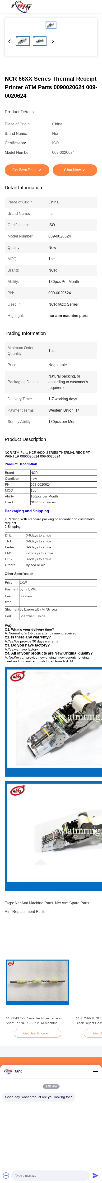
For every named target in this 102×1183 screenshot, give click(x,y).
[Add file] (6, 1175)
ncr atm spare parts (72, 903)
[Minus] (95, 1071)
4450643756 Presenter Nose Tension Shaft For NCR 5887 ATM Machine (34, 1020)
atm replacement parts (25, 912)
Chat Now (72, 170)
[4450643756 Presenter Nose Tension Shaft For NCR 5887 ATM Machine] (37, 982)
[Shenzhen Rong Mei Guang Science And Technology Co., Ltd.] (21, 6)
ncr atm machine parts (34, 903)
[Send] (95, 1175)
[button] (11, 990)
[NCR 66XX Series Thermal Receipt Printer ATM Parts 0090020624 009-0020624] (51, 25)
